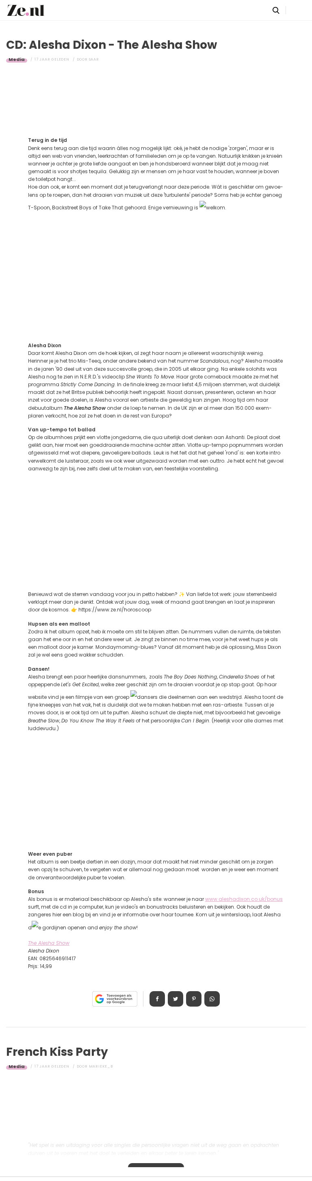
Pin (194, 999)
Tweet (175, 999)
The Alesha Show (48, 943)
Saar (94, 59)
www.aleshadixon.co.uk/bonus (244, 899)
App (212, 999)
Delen (157, 999)
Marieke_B (101, 1066)
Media (17, 59)
